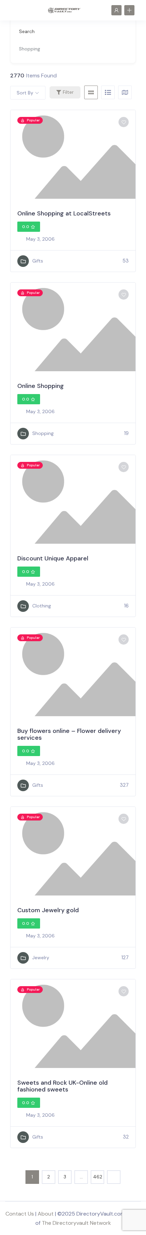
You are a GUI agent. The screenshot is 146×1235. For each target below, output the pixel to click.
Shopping (43, 433)
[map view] (125, 92)
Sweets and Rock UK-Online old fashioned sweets (62, 1086)
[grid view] (91, 92)
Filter (68, 92)
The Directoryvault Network (76, 1222)
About (46, 1213)
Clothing (41, 606)
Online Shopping (40, 386)
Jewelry (40, 957)
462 (97, 1177)
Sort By (25, 93)
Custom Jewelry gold (48, 910)
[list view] (108, 92)
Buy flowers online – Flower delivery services (69, 734)
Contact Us (19, 1213)
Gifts (37, 261)
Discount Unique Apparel (52, 558)
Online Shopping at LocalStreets (64, 213)
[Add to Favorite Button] (123, 122)
